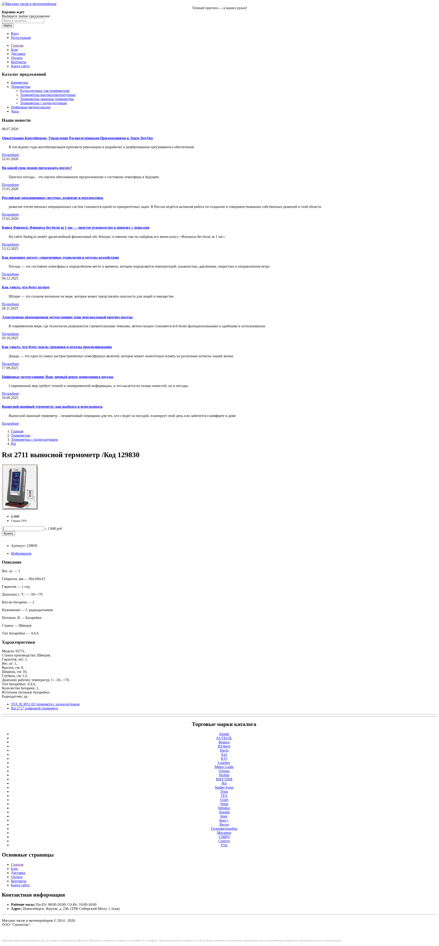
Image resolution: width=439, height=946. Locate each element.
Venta (224, 804)
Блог (14, 49)
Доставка (18, 54)
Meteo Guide (224, 767)
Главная (17, 45)
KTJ (224, 759)
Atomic (224, 734)
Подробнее (10, 155)
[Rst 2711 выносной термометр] (20, 509)
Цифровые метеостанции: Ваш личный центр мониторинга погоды (57, 377)
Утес (224, 845)
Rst (13, 444)
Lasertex (224, 763)
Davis (224, 750)
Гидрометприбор (224, 828)
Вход (15, 33)
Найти (8, 25)
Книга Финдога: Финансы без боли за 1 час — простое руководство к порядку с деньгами (75, 227)
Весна (224, 824)
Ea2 (224, 754)
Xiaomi (224, 812)
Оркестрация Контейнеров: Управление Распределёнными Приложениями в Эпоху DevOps (77, 138)
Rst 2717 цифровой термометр (34, 708)
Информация (21, 553)
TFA (224, 796)
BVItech (224, 746)
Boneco (224, 742)
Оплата (16, 58)
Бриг (224, 816)
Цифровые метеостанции (31, 107)
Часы (15, 111)
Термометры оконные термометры (47, 99)
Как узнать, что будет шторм (25, 287)
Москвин (224, 833)
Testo (224, 791)
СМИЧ (224, 837)
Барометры (19, 82)
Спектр (224, 841)
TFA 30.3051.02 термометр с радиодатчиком (45, 704)
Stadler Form (224, 787)
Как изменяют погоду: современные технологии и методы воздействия (60, 257)
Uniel (224, 800)
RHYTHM (224, 779)
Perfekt (224, 775)
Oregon (224, 771)
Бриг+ (224, 820)
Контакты (18, 62)
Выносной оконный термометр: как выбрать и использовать (52, 406)
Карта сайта (20, 66)
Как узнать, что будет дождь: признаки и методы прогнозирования (57, 347)
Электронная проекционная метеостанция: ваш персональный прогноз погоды (67, 317)
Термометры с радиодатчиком (43, 103)
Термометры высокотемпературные (48, 95)
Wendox (224, 808)
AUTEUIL (224, 738)
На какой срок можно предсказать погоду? (37, 168)
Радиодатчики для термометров (45, 91)
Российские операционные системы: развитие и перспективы (52, 198)
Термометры (20, 87)
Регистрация (21, 38)
